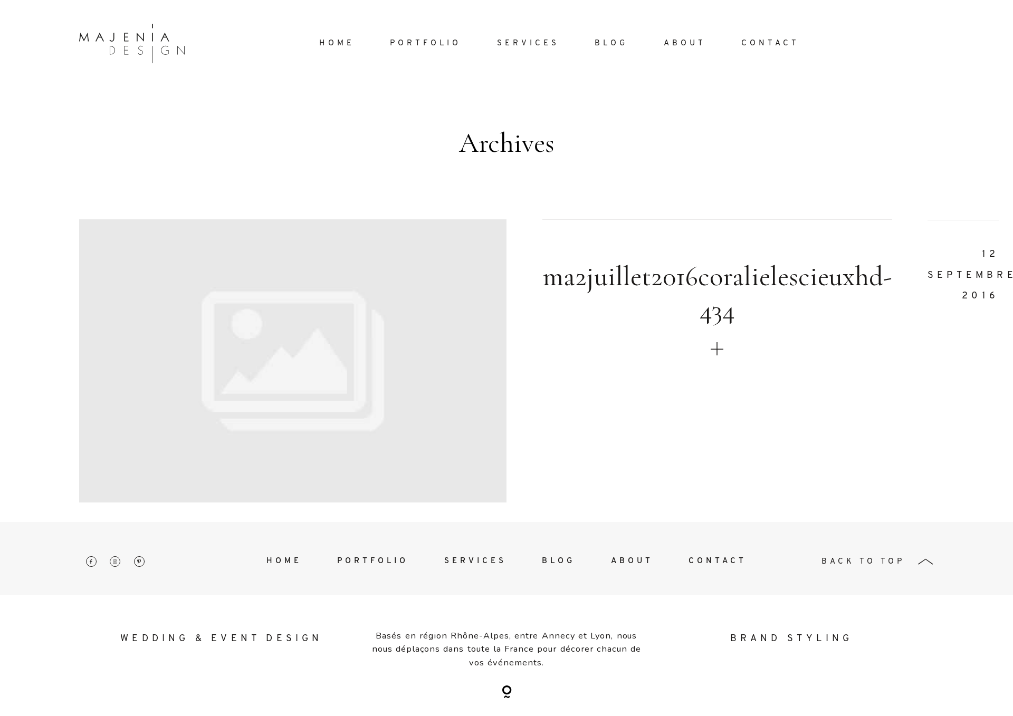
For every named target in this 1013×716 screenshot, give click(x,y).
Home (337, 43)
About (685, 43)
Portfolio (425, 43)
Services (528, 43)
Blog (611, 43)
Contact (770, 43)
